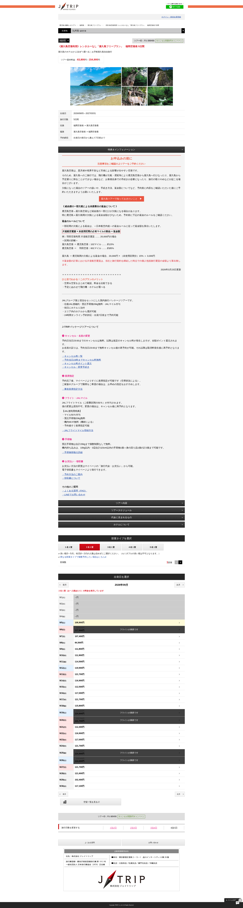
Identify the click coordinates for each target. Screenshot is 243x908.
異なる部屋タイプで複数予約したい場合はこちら (82, 557)
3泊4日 (153, 828)
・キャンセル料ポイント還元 (77, 363)
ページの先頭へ (233, 900)
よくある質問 (90, 843)
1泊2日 (113, 828)
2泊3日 (133, 828)
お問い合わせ (153, 843)
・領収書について (71, 478)
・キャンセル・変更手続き (75, 367)
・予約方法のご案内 (72, 474)
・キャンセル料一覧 (72, 356)
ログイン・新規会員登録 (171, 17)
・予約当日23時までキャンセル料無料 (81, 360)
